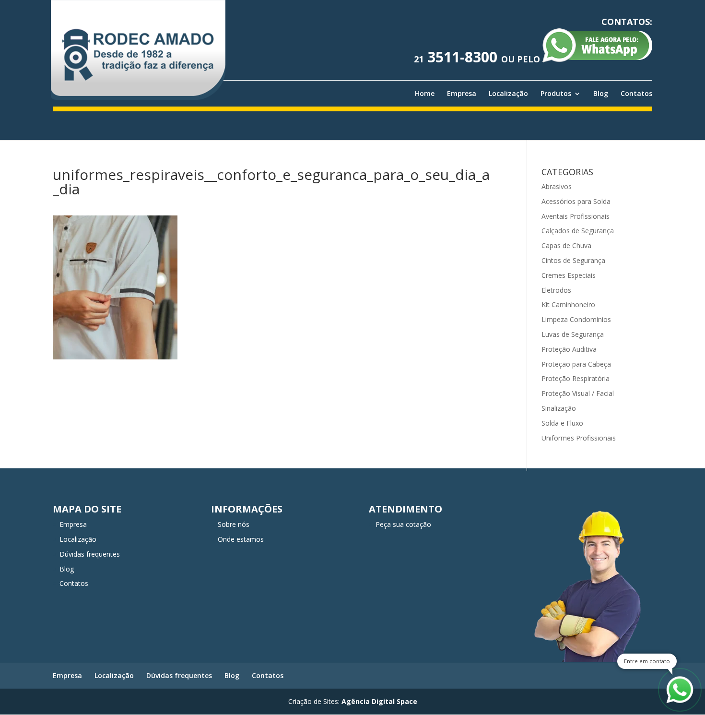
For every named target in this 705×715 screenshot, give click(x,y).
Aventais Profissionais (575, 216)
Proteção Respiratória (575, 378)
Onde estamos (241, 539)
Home (425, 93)
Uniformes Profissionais (578, 437)
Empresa (461, 93)
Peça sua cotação (403, 524)
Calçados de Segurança (577, 230)
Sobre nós (233, 524)
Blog (600, 93)
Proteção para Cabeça (576, 364)
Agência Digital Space (379, 701)
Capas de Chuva (566, 245)
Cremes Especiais (568, 275)
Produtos (555, 93)
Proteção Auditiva (569, 349)
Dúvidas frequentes (89, 554)
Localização (508, 93)
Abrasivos (556, 186)
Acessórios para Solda (576, 201)
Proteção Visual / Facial (577, 393)
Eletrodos (556, 290)
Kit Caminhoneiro (568, 304)
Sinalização (558, 408)
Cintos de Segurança (573, 260)
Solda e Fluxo (562, 423)
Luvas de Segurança (572, 334)
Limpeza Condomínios (576, 319)
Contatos (636, 93)
